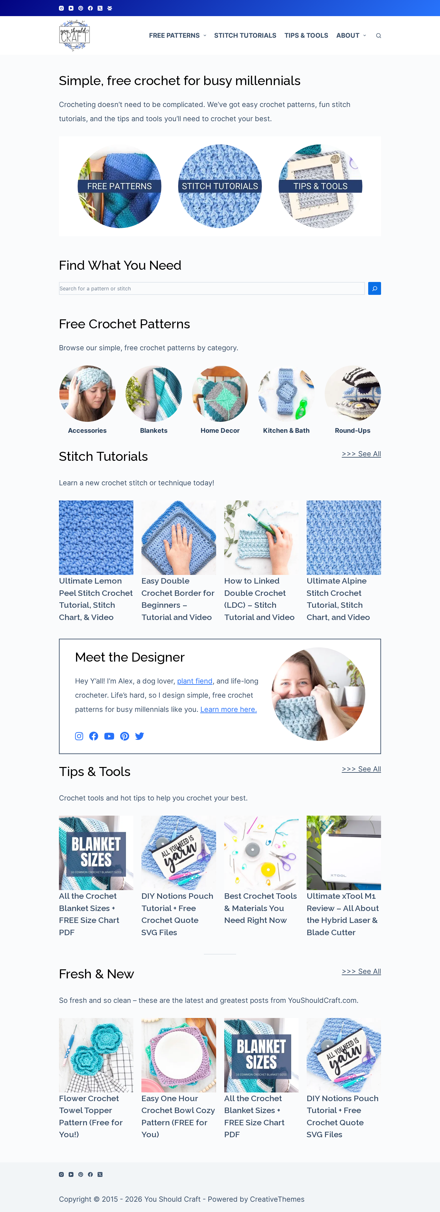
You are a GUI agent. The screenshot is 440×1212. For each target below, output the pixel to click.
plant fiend (195, 681)
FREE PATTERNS (174, 35)
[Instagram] (61, 8)
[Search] (378, 35)
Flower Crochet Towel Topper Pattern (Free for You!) (90, 1116)
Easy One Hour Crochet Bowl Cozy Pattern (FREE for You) (178, 1116)
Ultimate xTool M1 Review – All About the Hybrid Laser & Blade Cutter (343, 914)
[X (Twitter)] (100, 8)
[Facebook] (90, 8)
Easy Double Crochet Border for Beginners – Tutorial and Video (177, 599)
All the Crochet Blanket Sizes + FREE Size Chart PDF (89, 914)
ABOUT (347, 35)
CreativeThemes (277, 1199)
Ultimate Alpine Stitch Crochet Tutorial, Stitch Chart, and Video (338, 599)
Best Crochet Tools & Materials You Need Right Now (260, 908)
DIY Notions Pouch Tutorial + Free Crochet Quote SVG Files (177, 914)
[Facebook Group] (109, 8)
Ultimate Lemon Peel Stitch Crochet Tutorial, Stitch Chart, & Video (96, 599)
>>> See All (361, 454)
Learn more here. (228, 709)
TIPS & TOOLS (306, 35)
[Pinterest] (80, 8)
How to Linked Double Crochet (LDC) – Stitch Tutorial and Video (259, 599)
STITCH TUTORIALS (245, 35)
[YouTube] (71, 8)
